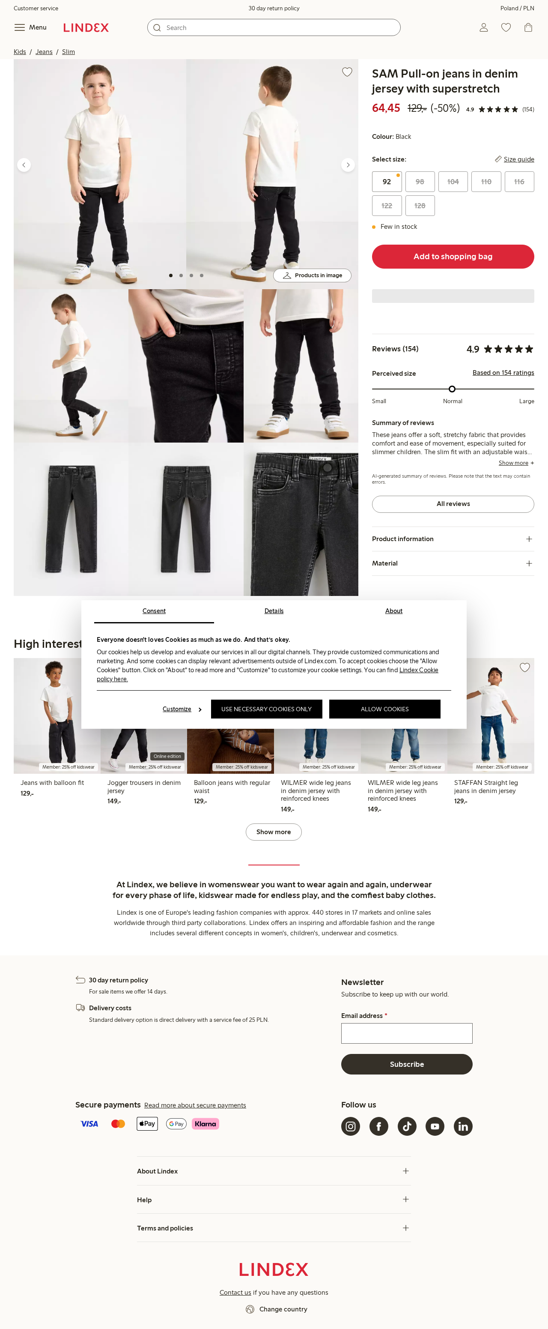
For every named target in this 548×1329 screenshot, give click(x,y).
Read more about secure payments (195, 1105)
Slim (68, 52)
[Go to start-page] (86, 27)
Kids (20, 52)
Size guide (519, 159)
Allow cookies (385, 709)
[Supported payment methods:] (206, 1124)
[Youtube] (435, 1126)
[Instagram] (350, 1126)
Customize (177, 709)
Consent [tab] (154, 611)
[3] (191, 275)
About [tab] (394, 611)
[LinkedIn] (463, 1126)
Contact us (235, 1292)
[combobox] (274, 27)
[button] (100, 174)
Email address (364, 1016)
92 (387, 181)
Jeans (44, 52)
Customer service (36, 8)
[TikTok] (407, 1126)
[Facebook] (378, 1126)
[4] (202, 275)
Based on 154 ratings (503, 372)
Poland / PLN (517, 8)
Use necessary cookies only (266, 709)
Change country (283, 1309)
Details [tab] (274, 611)
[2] (181, 275)
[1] (171, 275)
